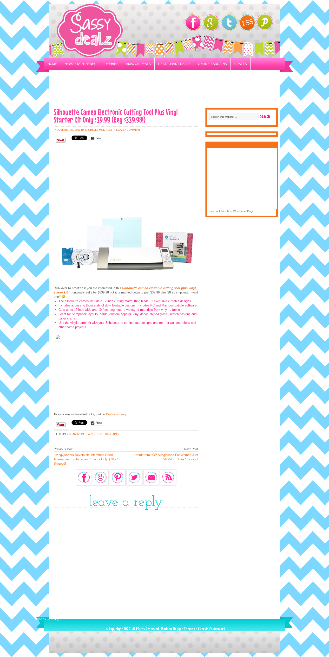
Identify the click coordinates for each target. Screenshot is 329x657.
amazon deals (82, 434)
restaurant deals (174, 64)
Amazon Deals (138, 64)
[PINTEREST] (267, 23)
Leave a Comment (128, 129)
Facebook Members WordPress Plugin (231, 211)
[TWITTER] (229, 22)
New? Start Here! (80, 64)
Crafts (240, 64)
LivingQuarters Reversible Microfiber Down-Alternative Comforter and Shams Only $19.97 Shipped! (86, 459)
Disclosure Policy (116, 414)
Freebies (110, 64)
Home (52, 64)
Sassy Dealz (109, 31)
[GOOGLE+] (211, 22)
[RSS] (247, 22)
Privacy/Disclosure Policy (71, 76)
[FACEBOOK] (193, 22)
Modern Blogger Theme (177, 628)
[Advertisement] (164, 93)
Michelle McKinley (98, 129)
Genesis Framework (211, 628)
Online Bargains (212, 64)
